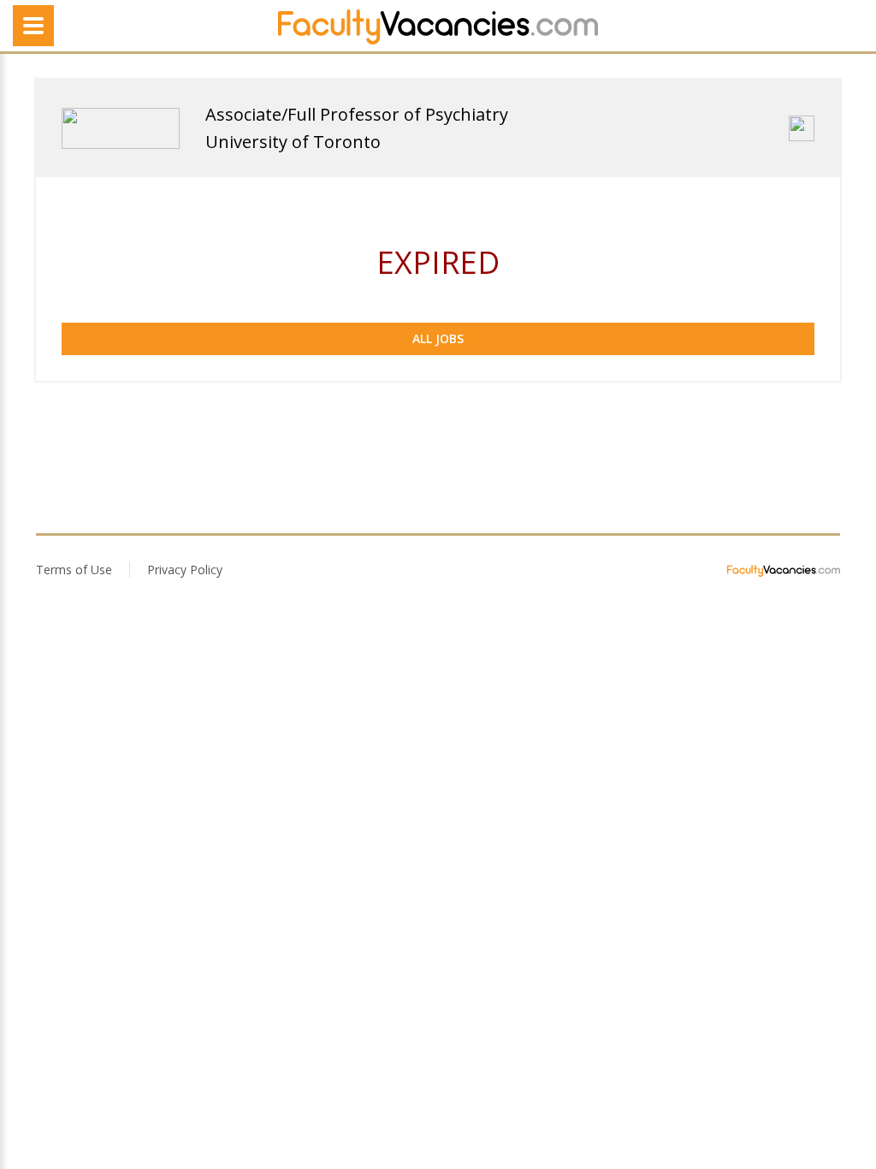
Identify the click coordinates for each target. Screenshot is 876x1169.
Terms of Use (74, 569)
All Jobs (438, 338)
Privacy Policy (184, 569)
